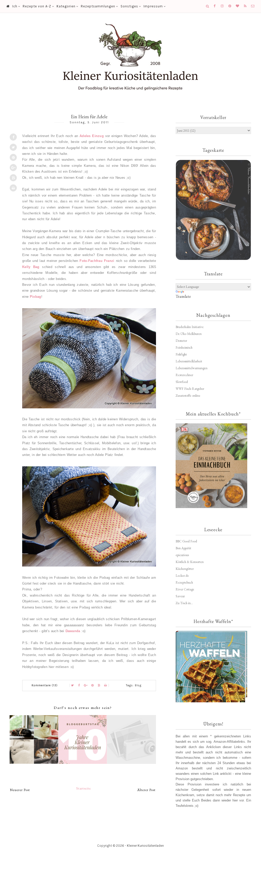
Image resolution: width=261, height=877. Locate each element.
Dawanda (73, 631)
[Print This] (13, 187)
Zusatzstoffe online (188, 395)
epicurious (182, 555)
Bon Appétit (183, 548)
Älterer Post (146, 790)
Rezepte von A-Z (37, 6)
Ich (14, 6)
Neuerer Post (20, 790)
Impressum (153, 6)
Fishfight (181, 354)
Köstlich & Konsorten (190, 562)
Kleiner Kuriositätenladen (145, 846)
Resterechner (184, 375)
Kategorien (66, 6)
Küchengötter (185, 569)
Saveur (180, 596)
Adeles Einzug (92, 136)
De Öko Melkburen (189, 334)
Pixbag (35, 297)
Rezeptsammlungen (98, 6)
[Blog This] (13, 177)
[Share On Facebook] (13, 137)
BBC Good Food (186, 541)
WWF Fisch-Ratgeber (190, 389)
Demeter (181, 340)
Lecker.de (182, 575)
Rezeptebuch (184, 582)
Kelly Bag (31, 267)
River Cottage (185, 589)
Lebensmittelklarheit (189, 361)
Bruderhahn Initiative (190, 327)
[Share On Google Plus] (13, 167)
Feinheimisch (184, 347)
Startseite (83, 788)
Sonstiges (129, 6)
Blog (138, 685)
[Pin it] (13, 157)
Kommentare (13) (45, 685)
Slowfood (182, 382)
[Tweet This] (13, 147)
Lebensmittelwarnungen (191, 368)
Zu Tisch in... (184, 603)
